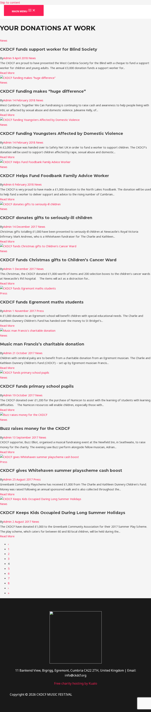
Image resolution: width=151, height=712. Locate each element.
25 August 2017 (22, 479)
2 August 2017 (22, 522)
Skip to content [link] (10, 2)
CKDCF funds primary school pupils (37, 386)
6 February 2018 (23, 184)
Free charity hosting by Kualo (75, 683)
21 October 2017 (23, 353)
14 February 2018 (24, 100)
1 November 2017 (24, 311)
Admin (7, 58)
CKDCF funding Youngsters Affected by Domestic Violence (61, 133)
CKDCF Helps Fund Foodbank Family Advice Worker (54, 175)
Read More (7, 73)
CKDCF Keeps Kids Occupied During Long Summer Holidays (62, 512)
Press (3, 293)
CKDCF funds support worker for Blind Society (48, 49)
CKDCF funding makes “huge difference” (43, 91)
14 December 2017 (25, 227)
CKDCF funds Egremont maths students (42, 302)
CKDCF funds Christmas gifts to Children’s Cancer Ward (58, 260)
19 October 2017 (23, 395)
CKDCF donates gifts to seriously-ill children (46, 217)
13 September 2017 (25, 437)
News (3, 40)
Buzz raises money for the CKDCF (35, 428)
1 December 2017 (24, 269)
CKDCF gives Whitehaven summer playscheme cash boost (61, 470)
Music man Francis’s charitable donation (42, 344)
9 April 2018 (20, 58)
